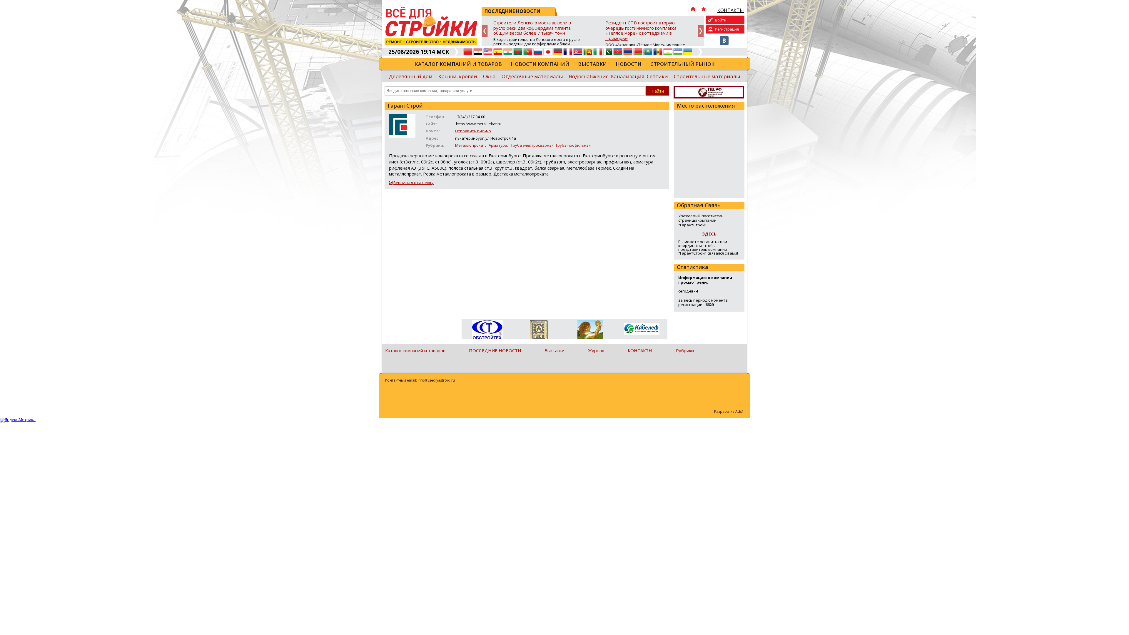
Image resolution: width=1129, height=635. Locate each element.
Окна (489, 76)
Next (701, 31)
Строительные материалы (707, 76)
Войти (720, 20)
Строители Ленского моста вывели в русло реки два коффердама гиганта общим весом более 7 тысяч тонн (532, 28)
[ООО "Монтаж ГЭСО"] (539, 330)
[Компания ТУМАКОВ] (590, 330)
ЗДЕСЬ (709, 234)
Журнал (596, 350)
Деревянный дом (410, 76)
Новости (629, 64)
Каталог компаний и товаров (458, 64)
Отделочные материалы (532, 76)
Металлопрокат (470, 145)
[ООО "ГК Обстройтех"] (487, 330)
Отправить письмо (473, 130)
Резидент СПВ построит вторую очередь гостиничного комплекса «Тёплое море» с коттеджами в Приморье (641, 30)
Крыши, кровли (457, 76)
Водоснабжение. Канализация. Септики (618, 76)
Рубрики (685, 350)
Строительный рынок (682, 64)
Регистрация (727, 29)
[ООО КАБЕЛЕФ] (642, 329)
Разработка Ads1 (729, 411)
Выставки (592, 64)
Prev (485, 31)
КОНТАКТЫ (640, 350)
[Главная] (693, 9)
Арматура (498, 145)
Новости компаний (540, 64)
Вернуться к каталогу (413, 182)
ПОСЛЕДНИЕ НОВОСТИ (495, 350)
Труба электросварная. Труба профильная (551, 145)
